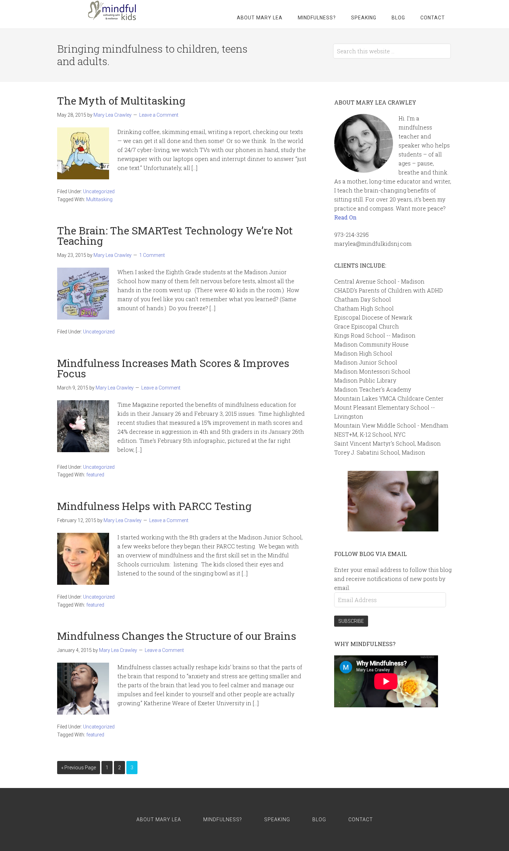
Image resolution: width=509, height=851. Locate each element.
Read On (345, 217)
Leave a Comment (158, 115)
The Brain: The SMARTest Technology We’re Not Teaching (175, 236)
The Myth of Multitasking (121, 100)
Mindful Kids (109, 10)
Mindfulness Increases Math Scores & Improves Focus (173, 368)
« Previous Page (78, 767)
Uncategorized (99, 191)
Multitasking (99, 199)
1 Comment (152, 255)
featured (95, 474)
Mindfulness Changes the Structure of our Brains (176, 636)
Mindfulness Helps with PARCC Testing (154, 506)
